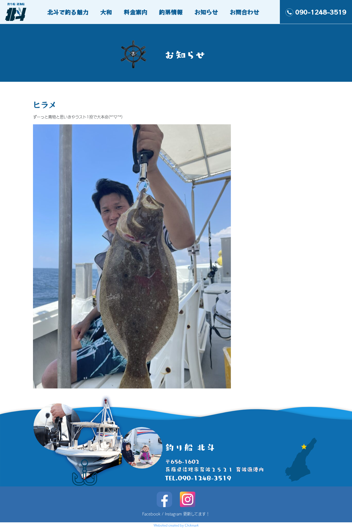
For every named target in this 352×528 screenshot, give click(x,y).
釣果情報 (171, 11)
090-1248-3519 (320, 11)
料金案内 (135, 11)
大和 (106, 11)
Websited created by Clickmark (176, 525)
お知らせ (206, 11)
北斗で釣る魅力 (68, 11)
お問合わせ (244, 11)
